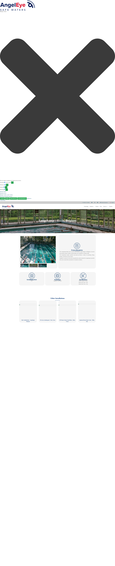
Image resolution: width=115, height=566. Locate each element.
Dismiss (7, 198)
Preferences (13, 198)
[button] (57, 96)
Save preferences (22, 198)
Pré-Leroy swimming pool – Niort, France (47, 320)
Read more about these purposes (6, 196)
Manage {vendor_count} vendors (6, 194)
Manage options (3, 191)
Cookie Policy (2, 200)
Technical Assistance (104, 202)
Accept (2, 198)
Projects (97, 206)
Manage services (3, 193)
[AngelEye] (8, 206)
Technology (86, 206)
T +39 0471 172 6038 (85, 202)
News (101, 206)
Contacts (110, 206)
